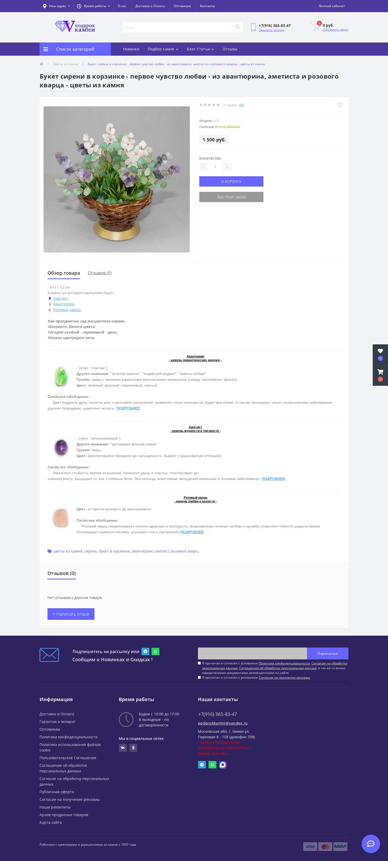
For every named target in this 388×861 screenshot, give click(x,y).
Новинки (131, 48)
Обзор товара (64, 273)
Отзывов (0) (100, 273)
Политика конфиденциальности (69, 736)
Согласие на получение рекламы (70, 799)
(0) (241, 104)
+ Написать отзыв (71, 614)
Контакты (207, 6)
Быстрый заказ (231, 196)
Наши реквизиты (55, 807)
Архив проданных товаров (64, 814)
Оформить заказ (335, 29)
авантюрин (142, 551)
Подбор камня (161, 48)
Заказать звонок (271, 30)
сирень (90, 551)
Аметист (60, 298)
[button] (93, 6)
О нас (122, 6)
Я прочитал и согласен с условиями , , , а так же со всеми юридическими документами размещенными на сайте (274, 668)
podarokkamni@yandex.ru (223, 723)
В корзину (231, 181)
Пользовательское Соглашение (68, 757)
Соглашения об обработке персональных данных (277, 668)
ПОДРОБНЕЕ (128, 408)
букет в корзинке (114, 551)
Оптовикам (182, 6)
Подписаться (328, 653)
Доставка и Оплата (150, 6)
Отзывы (230, 48)
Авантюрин (63, 303)
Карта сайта (51, 822)
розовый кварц (184, 551)
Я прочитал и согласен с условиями (256, 677)
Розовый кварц (67, 309)
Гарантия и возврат (58, 721)
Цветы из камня (65, 64)
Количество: (210, 158)
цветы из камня (67, 551)
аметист (161, 551)
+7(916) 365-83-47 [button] (217, 714)
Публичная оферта (57, 791)
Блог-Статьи (198, 48)
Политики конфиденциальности (284, 663)
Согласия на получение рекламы (284, 677)
